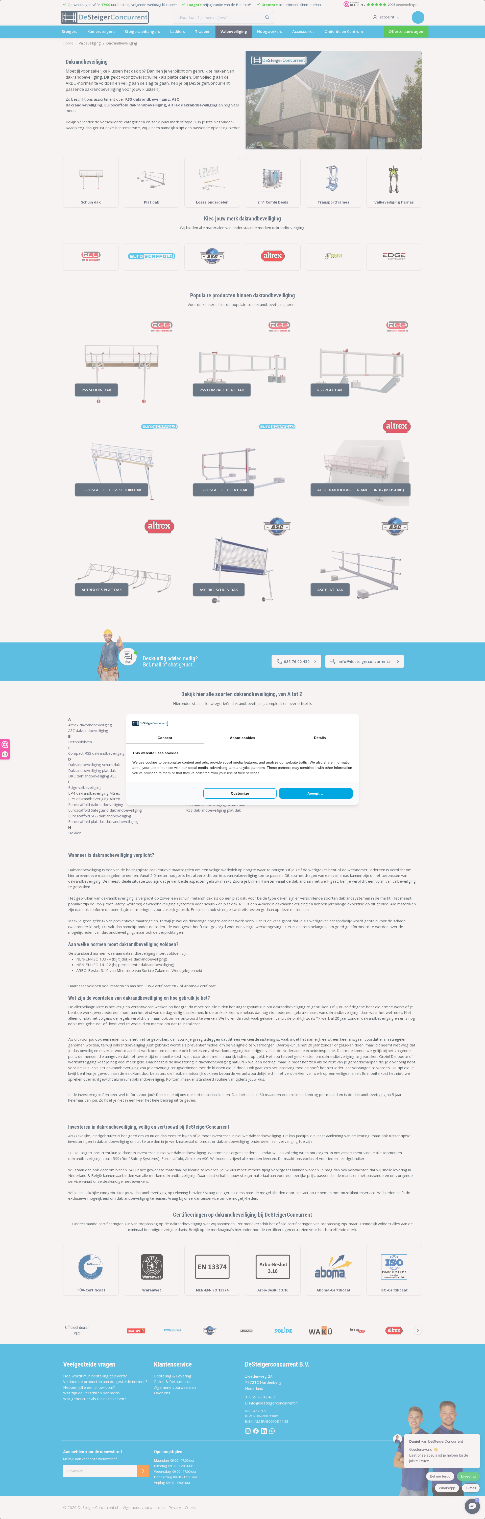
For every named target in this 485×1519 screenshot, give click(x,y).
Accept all (316, 793)
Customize (240, 793)
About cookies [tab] (242, 738)
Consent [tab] (165, 738)
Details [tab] (320, 738)
